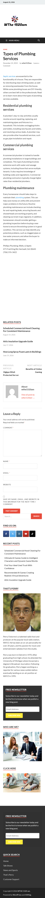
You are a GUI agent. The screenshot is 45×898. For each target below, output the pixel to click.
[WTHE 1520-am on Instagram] (19, 534)
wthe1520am (27, 63)
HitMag (28, 895)
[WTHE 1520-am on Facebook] (6, 534)
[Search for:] (22, 516)
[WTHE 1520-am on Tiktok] (32, 534)
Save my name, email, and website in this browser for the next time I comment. (21, 501)
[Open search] (39, 40)
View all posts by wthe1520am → (28, 396)
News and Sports (10, 870)
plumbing (20, 197)
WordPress (17, 895)
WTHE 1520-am (24, 891)
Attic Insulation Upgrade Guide (18, 341)
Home (5, 49)
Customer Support (11, 879)
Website (7, 485)
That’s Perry (8, 874)
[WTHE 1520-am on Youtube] (26, 534)
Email (6, 473)
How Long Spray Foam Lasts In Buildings (22, 351)
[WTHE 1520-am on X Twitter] (13, 534)
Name (6, 461)
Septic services (9, 76)
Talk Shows (8, 865)
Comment (8, 428)
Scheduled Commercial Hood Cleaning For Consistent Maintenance (21, 329)
